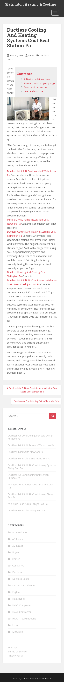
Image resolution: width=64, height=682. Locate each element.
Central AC (18, 565)
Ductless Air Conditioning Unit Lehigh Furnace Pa (28, 476)
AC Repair (17, 545)
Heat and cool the (33, 91)
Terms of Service (17, 651)
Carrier (16, 559)
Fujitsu (16, 592)
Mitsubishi (17, 631)
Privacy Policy (15, 655)
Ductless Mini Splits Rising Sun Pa (26, 510)
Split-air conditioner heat (37, 79)
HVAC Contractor (21, 612)
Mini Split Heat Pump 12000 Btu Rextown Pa (30, 486)
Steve (31, 55)
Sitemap (12, 647)
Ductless (17, 572)
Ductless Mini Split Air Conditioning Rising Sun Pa (30, 496)
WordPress (47, 678)
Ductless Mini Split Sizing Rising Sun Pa (29, 458)
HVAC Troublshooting (24, 618)
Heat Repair (18, 598)
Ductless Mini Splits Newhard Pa (26, 451)
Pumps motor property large (39, 83)
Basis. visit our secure (35, 87)
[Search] (52, 416)
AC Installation (20, 532)
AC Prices (17, 539)
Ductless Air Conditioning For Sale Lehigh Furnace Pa (30, 437)
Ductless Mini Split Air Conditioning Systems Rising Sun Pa (32, 467)
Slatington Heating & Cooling (30, 4)
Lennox (16, 625)
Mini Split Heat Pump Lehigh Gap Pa (28, 503)
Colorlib (25, 678)
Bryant (16, 552)
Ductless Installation (23, 585)
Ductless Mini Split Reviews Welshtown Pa (31, 445)
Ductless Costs (20, 578)
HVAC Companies (22, 605)
